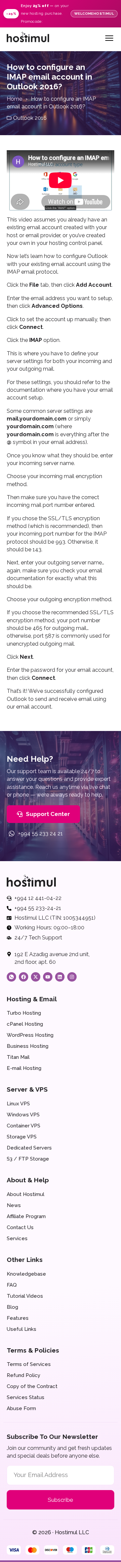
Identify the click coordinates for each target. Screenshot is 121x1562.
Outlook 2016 (30, 118)
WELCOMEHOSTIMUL (94, 13)
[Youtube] (47, 977)
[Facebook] (23, 977)
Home (14, 99)
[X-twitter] (35, 977)
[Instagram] (72, 977)
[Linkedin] (60, 977)
